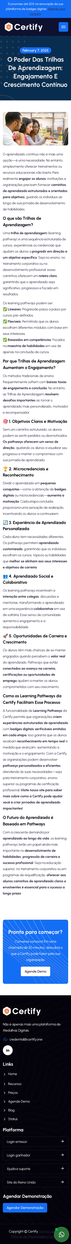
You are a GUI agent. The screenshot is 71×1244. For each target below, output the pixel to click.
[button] (63, 27)
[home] (23, 27)
